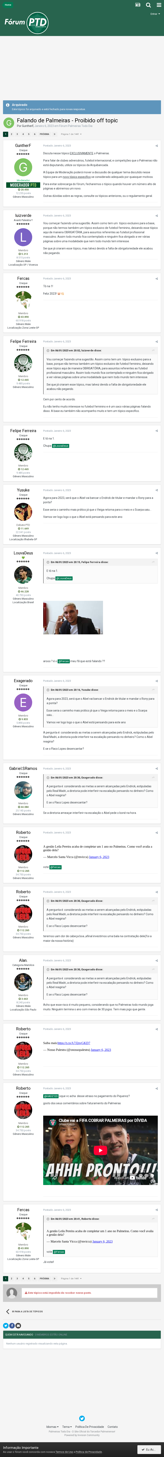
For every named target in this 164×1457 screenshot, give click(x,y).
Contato (113, 1426)
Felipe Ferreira (23, 341)
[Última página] (54, 134)
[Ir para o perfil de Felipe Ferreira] (23, 363)
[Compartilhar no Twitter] (6, 1325)
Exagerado (23, 680)
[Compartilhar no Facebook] (12, 1325)
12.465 (24, 379)
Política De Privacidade (89, 1426)
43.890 (24, 316)
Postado (57, 145)
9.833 (24, 719)
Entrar (154, 13)
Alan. (23, 960)
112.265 (24, 870)
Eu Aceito (152, 1449)
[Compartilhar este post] (157, 145)
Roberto (23, 832)
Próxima (44, 134)
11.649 (24, 528)
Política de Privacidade (89, 1451)
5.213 (24, 253)
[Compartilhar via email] (18, 1325)
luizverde (23, 215)
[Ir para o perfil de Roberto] (23, 854)
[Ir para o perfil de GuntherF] (8, 123)
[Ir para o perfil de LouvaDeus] (23, 575)
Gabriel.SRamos (23, 768)
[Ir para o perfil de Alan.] (23, 982)
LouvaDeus (23, 553)
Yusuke (23, 490)
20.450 (24, 189)
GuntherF (27, 126)
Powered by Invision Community (82, 1435)
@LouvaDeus (60, 445)
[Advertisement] (82, 70)
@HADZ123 (51, 1096)
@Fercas (64, 661)
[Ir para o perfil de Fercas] (23, 300)
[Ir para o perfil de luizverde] (23, 237)
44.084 (24, 806)
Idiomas (51, 1426)
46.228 (24, 591)
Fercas (23, 278)
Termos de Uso (64, 1451)
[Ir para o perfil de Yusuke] (23, 512)
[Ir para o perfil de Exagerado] (23, 703)
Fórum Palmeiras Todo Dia (75, 126)
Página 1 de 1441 (70, 134)
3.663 (24, 998)
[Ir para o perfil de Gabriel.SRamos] (23, 790)
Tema (66, 1426)
